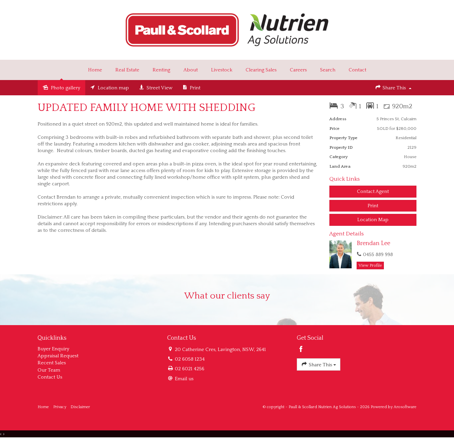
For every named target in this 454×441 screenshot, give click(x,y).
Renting (161, 70)
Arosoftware (405, 407)
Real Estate (127, 70)
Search (327, 70)
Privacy (59, 407)
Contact (357, 70)
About (190, 70)
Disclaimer (80, 407)
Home (95, 70)
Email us (184, 379)
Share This (394, 88)
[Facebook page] (301, 350)
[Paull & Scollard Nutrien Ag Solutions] (227, 29)
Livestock (221, 70)
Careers (298, 70)
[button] (373, 206)
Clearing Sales (261, 70)
